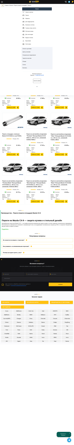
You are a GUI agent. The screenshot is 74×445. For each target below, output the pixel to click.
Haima (31, 333)
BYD (55, 314)
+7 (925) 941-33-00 (39, 75)
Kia (43, 341)
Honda (6, 337)
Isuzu (43, 337)
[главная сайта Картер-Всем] (34, 1)
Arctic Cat (31, 311)
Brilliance (43, 314)
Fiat (67, 326)
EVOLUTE (30, 326)
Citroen (6, 322)
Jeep (31, 341)
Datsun (43, 322)
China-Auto (67, 318)
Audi (43, 311)
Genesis (55, 329)
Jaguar (18, 341)
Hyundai (19, 337)
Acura (6, 311)
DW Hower (18, 326)
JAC (7, 341)
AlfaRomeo (18, 311)
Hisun (67, 333)
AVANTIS (55, 311)
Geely (43, 329)
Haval (43, 333)
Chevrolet (43, 318)
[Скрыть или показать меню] (2, 2)
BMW (31, 314)
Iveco (67, 337)
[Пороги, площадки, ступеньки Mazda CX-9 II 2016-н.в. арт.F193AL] (12, 122)
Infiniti (31, 337)
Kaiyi (55, 341)
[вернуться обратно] (2, 5)
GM (67, 329)
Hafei (19, 333)
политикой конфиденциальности (18, 285)
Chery (30, 318)
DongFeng (67, 322)
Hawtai (55, 333)
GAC (31, 329)
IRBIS (55, 337)
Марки (37, 9)
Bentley (19, 314)
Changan (19, 318)
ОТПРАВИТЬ (60, 284)
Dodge (55, 322)
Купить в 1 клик (11, 107)
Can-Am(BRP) (6, 318)
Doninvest (6, 326)
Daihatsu (31, 322)
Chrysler (55, 318)
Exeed (43, 326)
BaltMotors (6, 314)
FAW (55, 326)
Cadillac (67, 314)
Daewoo (19, 322)
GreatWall (6, 333)
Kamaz (67, 341)
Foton (18, 329)
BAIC (67, 311)
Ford (7, 329)
